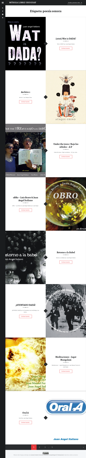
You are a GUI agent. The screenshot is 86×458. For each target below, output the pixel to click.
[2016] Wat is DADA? (66, 38)
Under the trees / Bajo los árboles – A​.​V (65, 145)
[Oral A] (66, 391)
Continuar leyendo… (66, 48)
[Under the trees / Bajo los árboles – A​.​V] (25, 124)
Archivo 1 (25, 92)
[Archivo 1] (66, 71)
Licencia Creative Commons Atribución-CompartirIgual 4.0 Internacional (47, 455)
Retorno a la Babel (66, 252)
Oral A (25, 412)
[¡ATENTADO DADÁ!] (66, 285)
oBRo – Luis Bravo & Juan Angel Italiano (25, 199)
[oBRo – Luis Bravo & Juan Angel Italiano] (66, 178)
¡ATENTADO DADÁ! (26, 305)
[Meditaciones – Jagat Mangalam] (25, 338)
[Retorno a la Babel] (25, 231)
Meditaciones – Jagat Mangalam (65, 358)
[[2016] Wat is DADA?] (25, 17)
